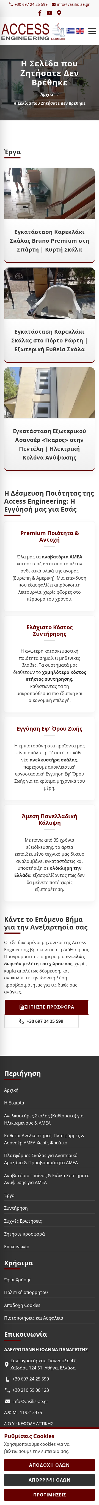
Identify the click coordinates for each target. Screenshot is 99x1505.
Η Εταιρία (14, 1103)
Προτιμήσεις (49, 1495)
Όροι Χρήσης (17, 1280)
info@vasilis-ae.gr (73, 4)
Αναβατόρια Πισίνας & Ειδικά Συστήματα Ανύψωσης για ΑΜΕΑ (47, 1179)
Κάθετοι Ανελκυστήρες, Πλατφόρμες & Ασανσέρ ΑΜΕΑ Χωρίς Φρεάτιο (44, 1139)
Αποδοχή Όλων (49, 1465)
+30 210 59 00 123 (30, 1390)
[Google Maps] (59, 13)
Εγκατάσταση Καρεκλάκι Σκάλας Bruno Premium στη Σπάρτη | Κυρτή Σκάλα (49, 240)
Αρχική (47, 94)
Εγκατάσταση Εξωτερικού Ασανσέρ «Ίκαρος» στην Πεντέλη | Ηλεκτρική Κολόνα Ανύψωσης (49, 444)
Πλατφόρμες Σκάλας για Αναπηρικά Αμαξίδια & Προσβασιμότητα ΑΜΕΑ (41, 1159)
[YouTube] (49, 13)
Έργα (9, 1195)
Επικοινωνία (16, 1247)
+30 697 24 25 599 (31, 4)
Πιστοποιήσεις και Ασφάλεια (33, 1318)
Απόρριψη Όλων (50, 1480)
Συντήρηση (16, 1208)
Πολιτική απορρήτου (26, 1292)
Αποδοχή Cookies (22, 1305)
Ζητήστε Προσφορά (49, 1007)
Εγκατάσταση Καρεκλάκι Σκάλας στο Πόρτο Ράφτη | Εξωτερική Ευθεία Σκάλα (49, 340)
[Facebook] (40, 13)
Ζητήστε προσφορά (24, 1234)
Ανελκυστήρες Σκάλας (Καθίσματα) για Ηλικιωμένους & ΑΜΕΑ (44, 1119)
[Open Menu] (92, 31)
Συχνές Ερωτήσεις (23, 1221)
